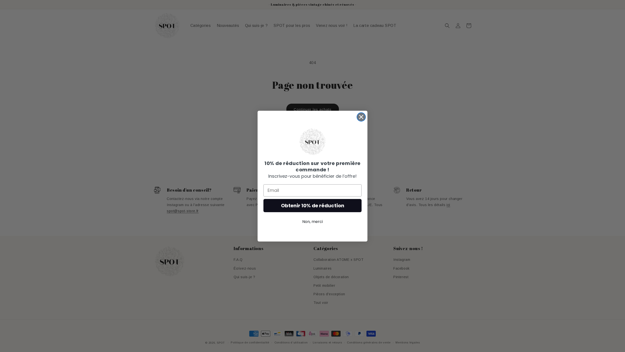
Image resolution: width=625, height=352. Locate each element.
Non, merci (312, 221)
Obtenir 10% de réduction (312, 205)
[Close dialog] (361, 117)
